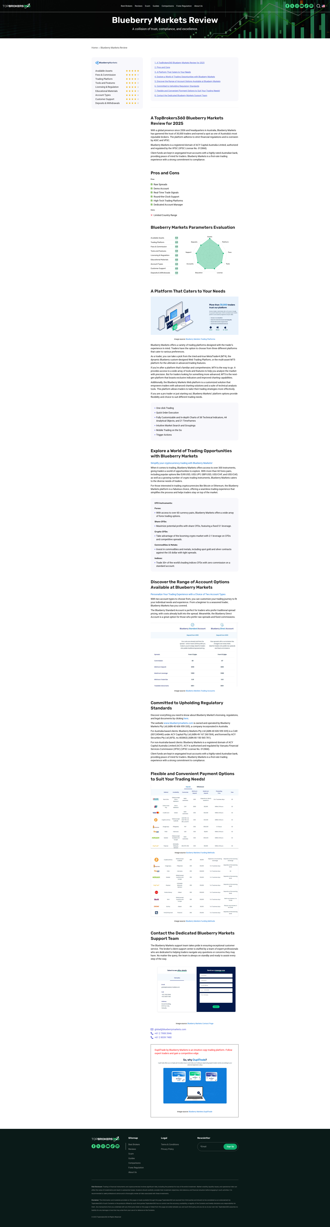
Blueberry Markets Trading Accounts (200, 691)
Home (95, 47)
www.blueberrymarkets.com (178, 723)
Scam (147, 6)
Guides (156, 6)
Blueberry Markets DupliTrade (200, 1112)
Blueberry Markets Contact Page (200, 1023)
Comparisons (168, 6)
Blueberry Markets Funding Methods (200, 921)
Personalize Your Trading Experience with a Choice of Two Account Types (188, 594)
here (186, 718)
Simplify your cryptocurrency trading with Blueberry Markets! (181, 463)
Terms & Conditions (170, 1144)
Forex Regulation (184, 6)
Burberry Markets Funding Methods (200, 853)
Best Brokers (126, 6)
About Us (198, 6)
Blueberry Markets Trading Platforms (200, 339)
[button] (324, 6)
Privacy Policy (167, 1149)
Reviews (138, 6)
